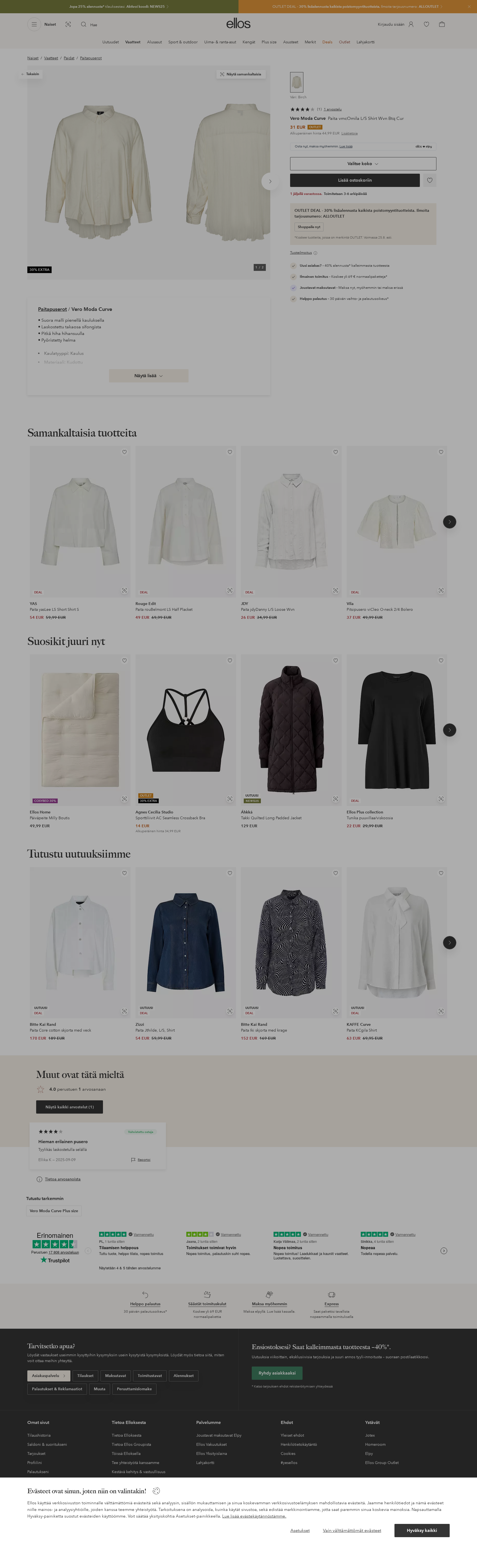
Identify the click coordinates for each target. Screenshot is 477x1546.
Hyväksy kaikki (422, 1530)
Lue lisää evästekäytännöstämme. (254, 1516)
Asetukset (300, 1530)
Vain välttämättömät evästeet (352, 1530)
